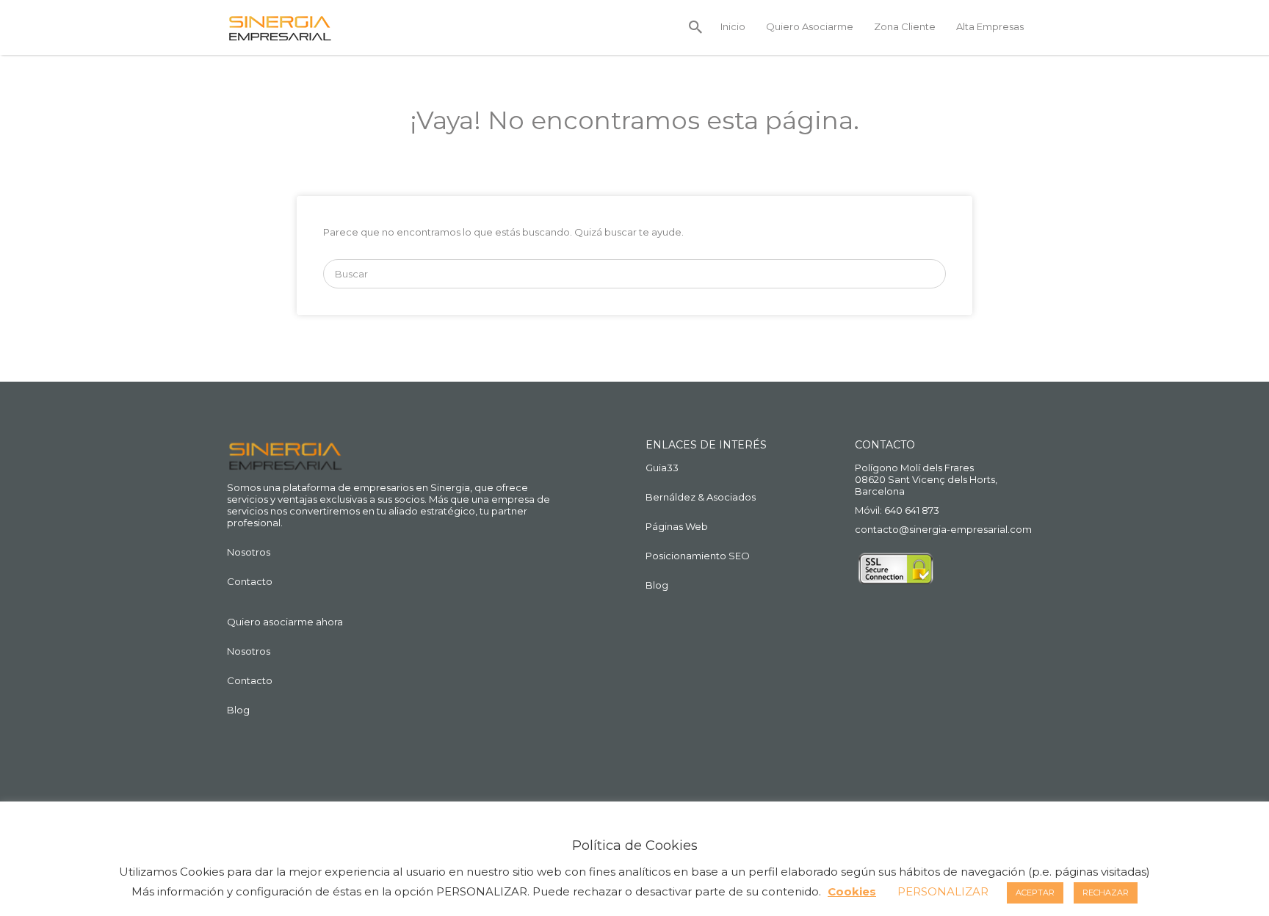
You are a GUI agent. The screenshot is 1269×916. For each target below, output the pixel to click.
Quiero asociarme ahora (285, 622)
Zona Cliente (905, 26)
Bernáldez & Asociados (701, 497)
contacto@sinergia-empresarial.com (943, 529)
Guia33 (662, 467)
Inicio (732, 26)
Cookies (852, 891)
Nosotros (248, 552)
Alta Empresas (990, 26)
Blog (238, 710)
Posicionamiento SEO (698, 555)
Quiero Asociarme (809, 26)
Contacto (249, 581)
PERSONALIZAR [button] (942, 891)
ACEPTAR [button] (1035, 892)
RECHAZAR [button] (1105, 892)
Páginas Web (677, 526)
